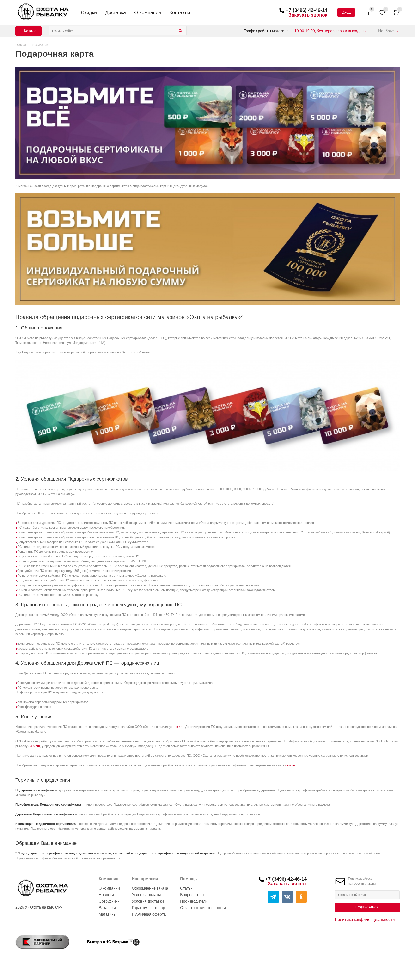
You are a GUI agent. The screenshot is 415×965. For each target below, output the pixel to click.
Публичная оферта (149, 914)
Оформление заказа (150, 888)
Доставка (115, 12)
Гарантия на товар (148, 908)
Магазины (107, 914)
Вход (346, 12)
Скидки (89, 12)
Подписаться (367, 907)
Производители (194, 901)
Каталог (31, 31)
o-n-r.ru (178, 727)
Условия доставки (148, 901)
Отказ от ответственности (203, 908)
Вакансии (107, 908)
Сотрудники (109, 901)
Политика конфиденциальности (365, 919)
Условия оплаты (146, 895)
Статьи (186, 888)
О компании (147, 12)
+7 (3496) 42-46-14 (306, 10)
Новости (106, 895)
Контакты (179, 12)
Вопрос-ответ (192, 895)
